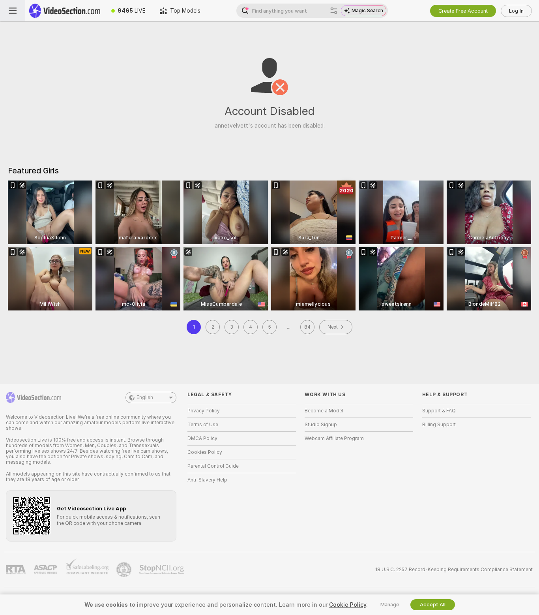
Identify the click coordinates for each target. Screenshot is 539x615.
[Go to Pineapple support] (124, 569)
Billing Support (439, 424)
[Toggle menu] (12, 10)
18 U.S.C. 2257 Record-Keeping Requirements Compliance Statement (454, 569)
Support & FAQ (439, 411)
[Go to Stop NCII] (162, 569)
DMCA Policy (202, 438)
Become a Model (324, 411)
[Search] (333, 10)
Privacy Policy (203, 411)
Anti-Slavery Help (207, 480)
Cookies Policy (204, 452)
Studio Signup (321, 424)
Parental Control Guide (213, 466)
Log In (516, 11)
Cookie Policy (347, 605)
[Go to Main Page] (64, 10)
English (145, 397)
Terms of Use (202, 424)
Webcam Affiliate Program (334, 438)
